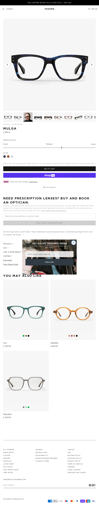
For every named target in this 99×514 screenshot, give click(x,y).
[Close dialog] (73, 243)
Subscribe (49, 262)
